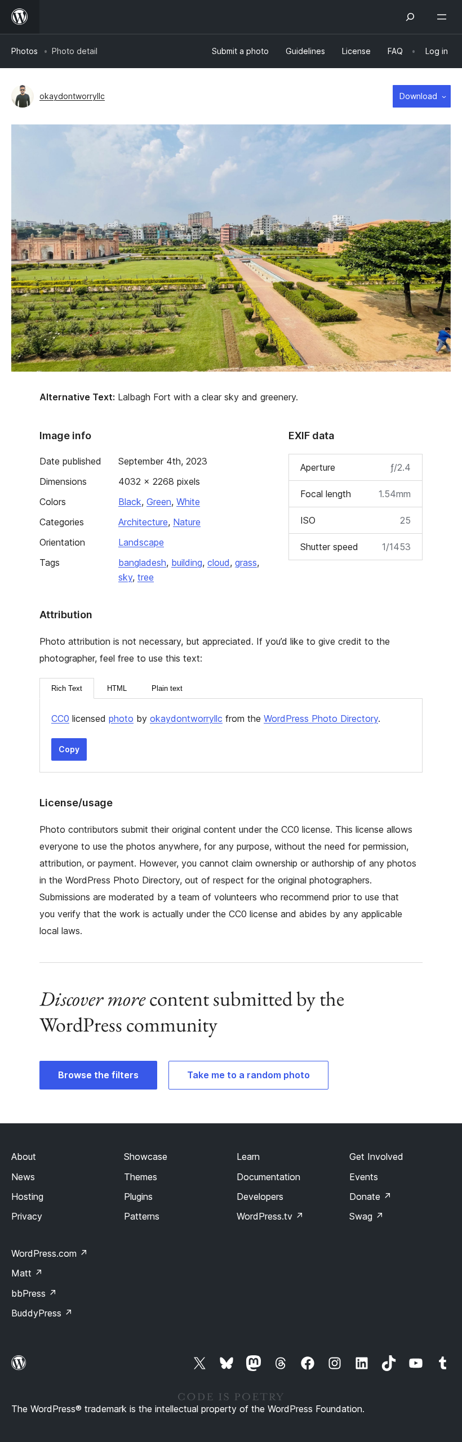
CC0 (60, 718)
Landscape (141, 542)
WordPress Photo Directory (321, 718)
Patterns (141, 1216)
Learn (248, 1156)
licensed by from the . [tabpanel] (215, 718)
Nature (187, 522)
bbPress (34, 1293)
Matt (27, 1273)
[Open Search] (410, 17)
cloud (218, 562)
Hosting (27, 1196)
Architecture (143, 522)
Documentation (268, 1176)
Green (158, 501)
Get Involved (376, 1156)
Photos (24, 51)
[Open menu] (444, 17)
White (188, 501)
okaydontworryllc (72, 96)
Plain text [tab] (167, 688)
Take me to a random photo (248, 1075)
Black (129, 501)
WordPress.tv (270, 1216)
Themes (140, 1176)
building (186, 562)
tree (145, 577)
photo (121, 718)
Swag (366, 1216)
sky (125, 577)
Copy (69, 749)
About (23, 1156)
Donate (370, 1196)
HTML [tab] (117, 688)
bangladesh (142, 562)
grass (246, 562)
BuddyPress (42, 1313)
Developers (260, 1196)
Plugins (138, 1196)
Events (363, 1176)
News (23, 1176)
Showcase (145, 1156)
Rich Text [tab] (66, 688)
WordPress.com (49, 1253)
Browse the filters (98, 1075)
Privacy (26, 1216)
